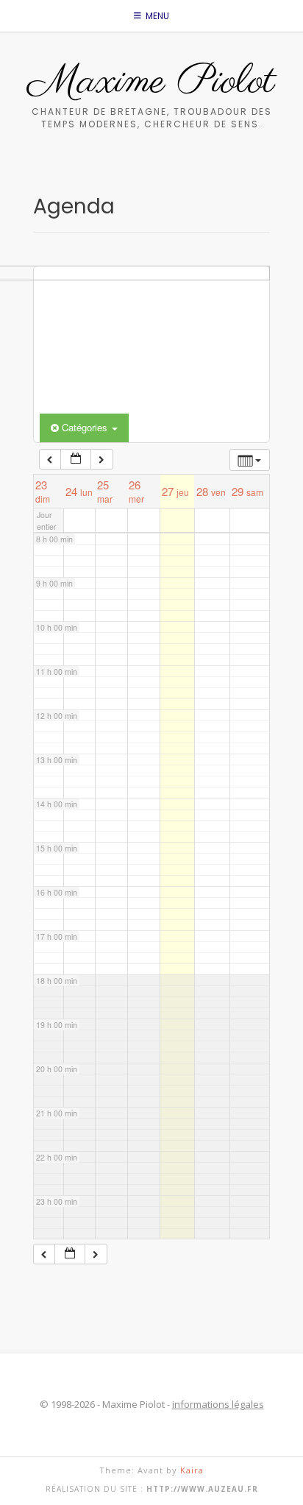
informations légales (218, 1404)
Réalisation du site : (152, 1489)
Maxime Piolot (151, 82)
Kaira (192, 1470)
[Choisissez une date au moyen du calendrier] (75, 459)
